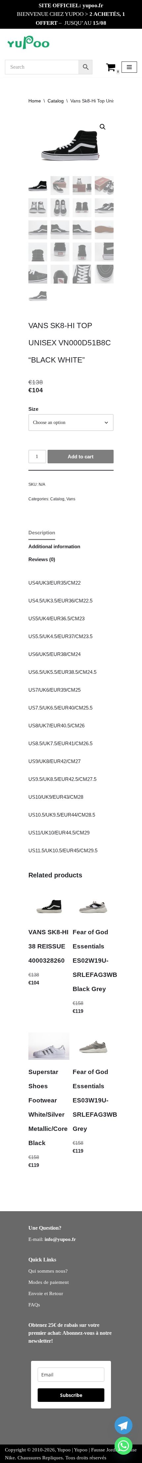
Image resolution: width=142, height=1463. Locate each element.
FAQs (34, 1304)
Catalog (56, 100)
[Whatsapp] (123, 1446)
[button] (103, 127)
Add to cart (80, 456)
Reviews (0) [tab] (41, 559)
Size (33, 409)
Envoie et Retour (45, 1293)
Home (34, 100)
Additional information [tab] (54, 546)
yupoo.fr (93, 5)
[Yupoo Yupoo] (28, 43)
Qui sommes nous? (48, 1271)
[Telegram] (123, 1425)
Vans (70, 499)
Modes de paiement (48, 1282)
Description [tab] (41, 532)
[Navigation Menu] (129, 67)
